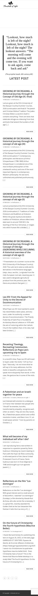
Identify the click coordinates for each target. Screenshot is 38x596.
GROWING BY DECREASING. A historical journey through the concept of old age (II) (18, 196)
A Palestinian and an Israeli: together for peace (17, 393)
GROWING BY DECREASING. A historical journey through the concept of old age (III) (18, 141)
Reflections (15, 99)
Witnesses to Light (22, 397)
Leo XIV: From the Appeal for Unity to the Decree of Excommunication (17, 299)
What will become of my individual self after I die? (16, 438)
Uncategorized (16, 531)
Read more (29, 131)
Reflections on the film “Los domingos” (17, 482)
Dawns (14, 397)
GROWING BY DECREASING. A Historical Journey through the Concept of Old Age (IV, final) (18, 94)
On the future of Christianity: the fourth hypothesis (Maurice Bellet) (19, 525)
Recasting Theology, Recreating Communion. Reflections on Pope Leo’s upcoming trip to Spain (15, 348)
